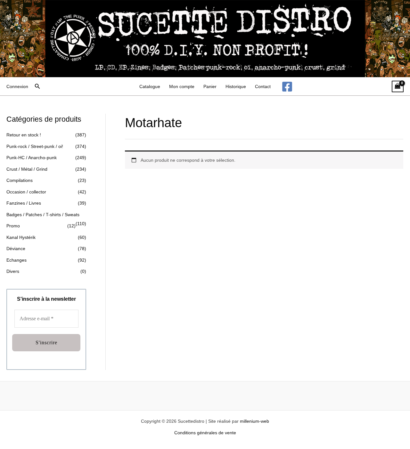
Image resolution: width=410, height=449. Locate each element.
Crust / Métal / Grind (26, 169)
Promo (13, 225)
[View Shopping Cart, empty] (398, 87)
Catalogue (149, 86)
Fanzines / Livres (23, 203)
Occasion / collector (26, 191)
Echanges (16, 260)
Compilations (19, 180)
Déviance (15, 248)
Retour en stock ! (23, 134)
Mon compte (181, 86)
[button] (37, 86)
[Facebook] (287, 86)
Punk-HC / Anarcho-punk (31, 157)
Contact (263, 86)
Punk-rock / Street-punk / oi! (34, 146)
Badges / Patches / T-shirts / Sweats (42, 214)
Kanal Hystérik (21, 237)
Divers (12, 271)
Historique (236, 86)
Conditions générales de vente (205, 432)
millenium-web (254, 421)
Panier (210, 86)
